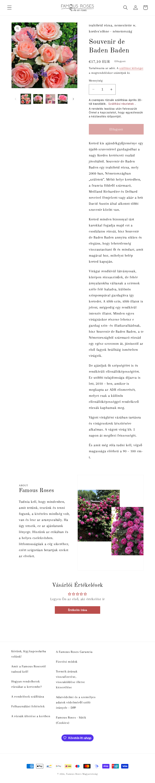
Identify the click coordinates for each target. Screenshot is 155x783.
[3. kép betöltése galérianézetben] (50, 99)
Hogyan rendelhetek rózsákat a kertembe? (26, 684)
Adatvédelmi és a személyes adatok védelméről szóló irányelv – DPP (76, 702)
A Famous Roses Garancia (74, 652)
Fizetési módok (67, 661)
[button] (10, 8)
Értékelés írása (77, 610)
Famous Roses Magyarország (82, 774)
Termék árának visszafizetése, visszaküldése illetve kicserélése (70, 679)
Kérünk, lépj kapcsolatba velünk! (28, 653)
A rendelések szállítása (27, 696)
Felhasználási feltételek (28, 706)
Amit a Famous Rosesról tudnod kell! (28, 669)
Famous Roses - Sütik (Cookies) (71, 720)
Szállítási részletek (121, 103)
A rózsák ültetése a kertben (30, 716)
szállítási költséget (131, 68)
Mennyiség (95, 80)
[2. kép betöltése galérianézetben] (38, 99)
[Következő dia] (73, 99)
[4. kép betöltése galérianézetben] (63, 99)
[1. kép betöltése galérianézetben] (26, 99)
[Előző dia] (15, 99)
